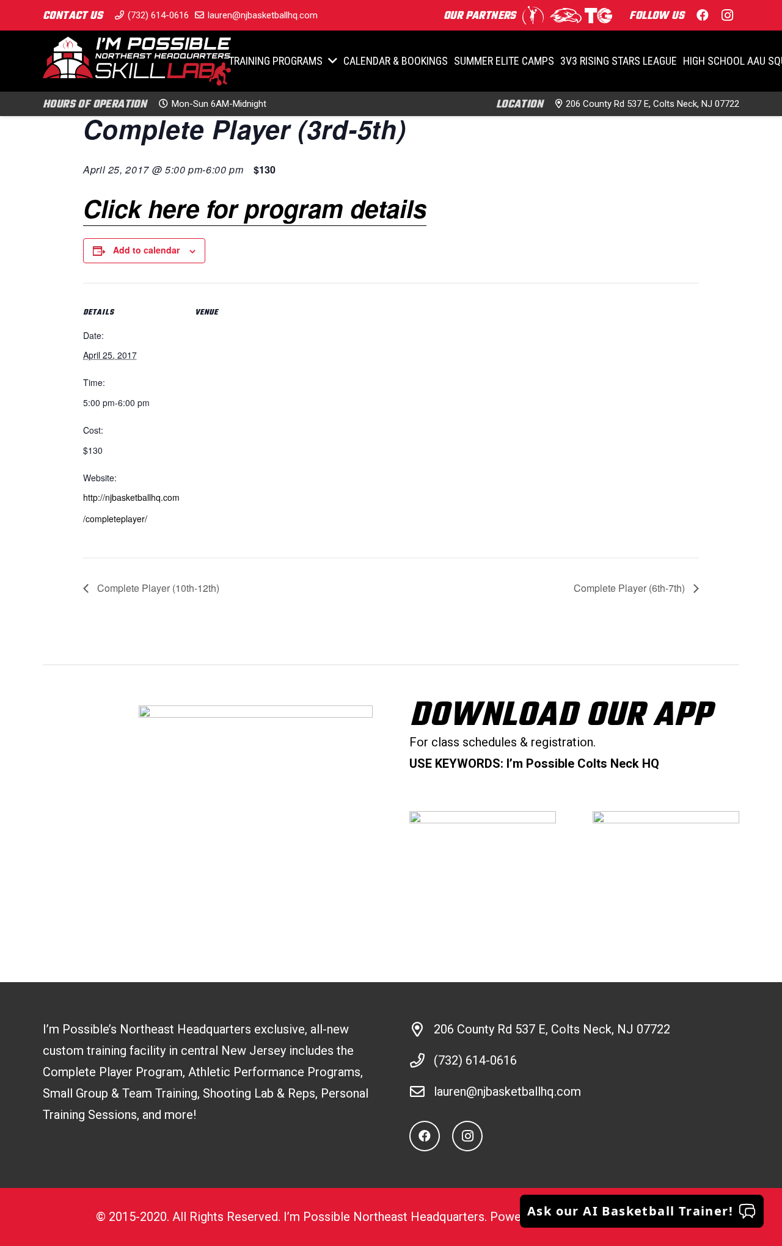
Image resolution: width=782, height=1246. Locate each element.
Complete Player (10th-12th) (157, 588)
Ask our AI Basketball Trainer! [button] (630, 1211)
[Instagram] (727, 15)
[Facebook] (702, 15)
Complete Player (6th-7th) (630, 588)
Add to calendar (146, 250)
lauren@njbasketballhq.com (507, 1091)
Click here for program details (254, 208)
